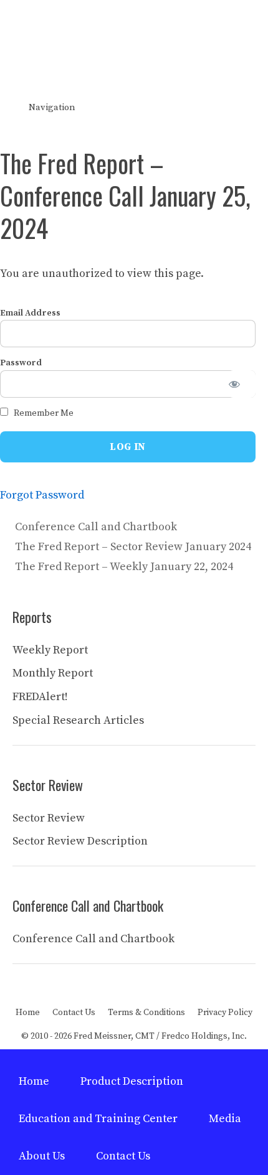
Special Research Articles (78, 720)
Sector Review (48, 818)
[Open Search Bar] (249, 107)
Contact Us (73, 1012)
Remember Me (43, 413)
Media (225, 1119)
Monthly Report (52, 673)
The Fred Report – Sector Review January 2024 (133, 547)
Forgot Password (42, 495)
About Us (42, 1156)
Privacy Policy (225, 1012)
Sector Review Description (80, 841)
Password (21, 362)
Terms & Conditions (146, 1012)
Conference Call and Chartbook (96, 527)
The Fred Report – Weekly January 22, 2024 (124, 566)
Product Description (131, 1081)
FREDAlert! (40, 697)
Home (28, 1012)
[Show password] (242, 384)
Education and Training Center (98, 1119)
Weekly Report (50, 650)
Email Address (30, 313)
